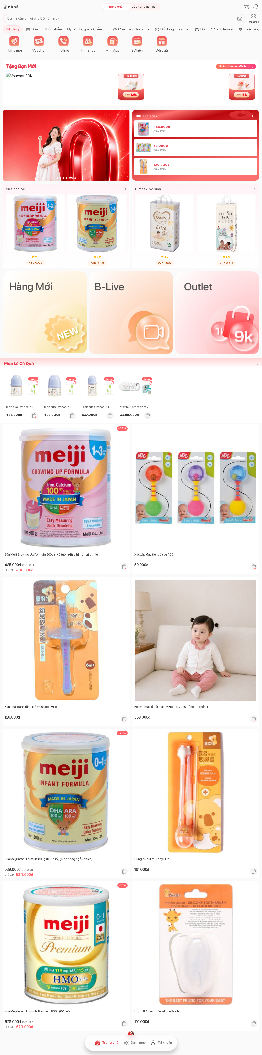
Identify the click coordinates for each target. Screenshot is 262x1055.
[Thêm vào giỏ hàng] (34, 415)
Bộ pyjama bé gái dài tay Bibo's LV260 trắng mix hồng (171, 707)
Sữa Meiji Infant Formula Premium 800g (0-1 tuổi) (38, 1011)
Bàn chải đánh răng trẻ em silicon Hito (31, 707)
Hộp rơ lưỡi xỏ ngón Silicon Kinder (157, 1011)
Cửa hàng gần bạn (144, 6)
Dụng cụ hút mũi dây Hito (151, 859)
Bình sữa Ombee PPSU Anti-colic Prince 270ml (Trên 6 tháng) (98, 407)
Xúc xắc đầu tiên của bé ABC (154, 554)
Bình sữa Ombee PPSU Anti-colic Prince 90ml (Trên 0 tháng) (60, 407)
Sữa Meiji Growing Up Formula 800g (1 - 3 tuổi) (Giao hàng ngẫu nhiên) (53, 554)
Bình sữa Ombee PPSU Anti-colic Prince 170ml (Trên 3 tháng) (22, 407)
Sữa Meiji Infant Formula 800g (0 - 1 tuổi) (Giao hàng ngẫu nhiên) (48, 859)
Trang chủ (115, 6)
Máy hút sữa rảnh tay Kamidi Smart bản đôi (135, 407)
